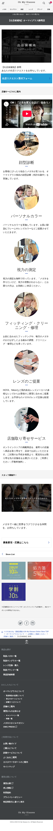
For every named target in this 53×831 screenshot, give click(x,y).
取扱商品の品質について (15, 696)
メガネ (4, 9)
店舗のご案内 (9, 706)
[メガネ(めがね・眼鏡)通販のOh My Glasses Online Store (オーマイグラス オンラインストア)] (26, 813)
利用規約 (7, 792)
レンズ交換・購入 (10, 665)
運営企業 (7, 783)
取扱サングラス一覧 (11, 661)
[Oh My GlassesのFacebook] (26, 623)
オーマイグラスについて (13, 691)
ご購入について (10, 748)
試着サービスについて (12, 753)
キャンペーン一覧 (12, 715)
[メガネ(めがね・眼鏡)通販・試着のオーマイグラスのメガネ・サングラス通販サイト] (26, 3)
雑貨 (22, 9)
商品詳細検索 (9, 674)
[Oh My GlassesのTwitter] (20, 623)
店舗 (48, 9)
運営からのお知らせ (11, 711)
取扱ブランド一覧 (10, 670)
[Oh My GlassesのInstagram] (32, 623)
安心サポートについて (14, 699)
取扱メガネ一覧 (10, 656)
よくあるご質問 (10, 757)
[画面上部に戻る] (26, 642)
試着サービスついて (13, 702)
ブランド (39, 9)
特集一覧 (9, 719)
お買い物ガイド (10, 743)
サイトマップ (9, 767)
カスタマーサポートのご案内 (15, 762)
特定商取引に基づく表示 (13, 802)
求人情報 (7, 788)
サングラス (13, 9)
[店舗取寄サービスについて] (26, 431)
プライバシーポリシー (12, 797)
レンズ (31, 9)
